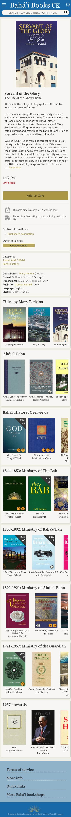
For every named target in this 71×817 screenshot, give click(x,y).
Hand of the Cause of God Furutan (43, 748)
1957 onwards (15, 704)
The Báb (40, 513)
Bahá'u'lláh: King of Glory (14, 572)
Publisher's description (21, 234)
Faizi (14, 747)
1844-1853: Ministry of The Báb (30, 470)
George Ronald (18, 245)
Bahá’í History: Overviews (25, 412)
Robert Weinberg (41, 400)
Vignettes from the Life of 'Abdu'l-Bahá (18, 631)
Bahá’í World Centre (41, 458)
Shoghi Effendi (14, 458)
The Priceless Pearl (14, 688)
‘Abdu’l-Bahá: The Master (15, 396)
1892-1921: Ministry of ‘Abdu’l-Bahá (34, 587)
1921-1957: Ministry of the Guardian (34, 646)
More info (15, 777)
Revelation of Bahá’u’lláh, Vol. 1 (43, 572)
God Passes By (14, 455)
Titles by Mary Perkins (23, 301)
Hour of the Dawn (14, 344)
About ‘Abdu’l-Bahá (14, 260)
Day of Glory (39, 344)
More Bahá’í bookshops (26, 794)
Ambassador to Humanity (41, 396)
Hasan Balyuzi (39, 517)
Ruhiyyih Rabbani (14, 692)
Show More (15, 167)
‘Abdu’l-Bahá (14, 354)
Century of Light (41, 455)
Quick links (16, 786)
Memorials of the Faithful (46, 630)
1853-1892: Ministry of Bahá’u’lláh (32, 529)
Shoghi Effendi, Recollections (41, 688)
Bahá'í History (11, 264)
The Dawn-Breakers (14, 513)
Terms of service (20, 769)
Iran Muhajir (43, 753)
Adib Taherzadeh (43, 575)
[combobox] (35, 12)
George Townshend (15, 400)
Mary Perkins (26, 273)
